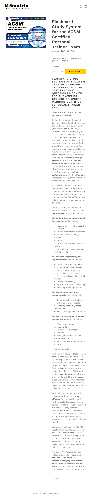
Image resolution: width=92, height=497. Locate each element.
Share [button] (57, 478)
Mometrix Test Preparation (49, 493)
